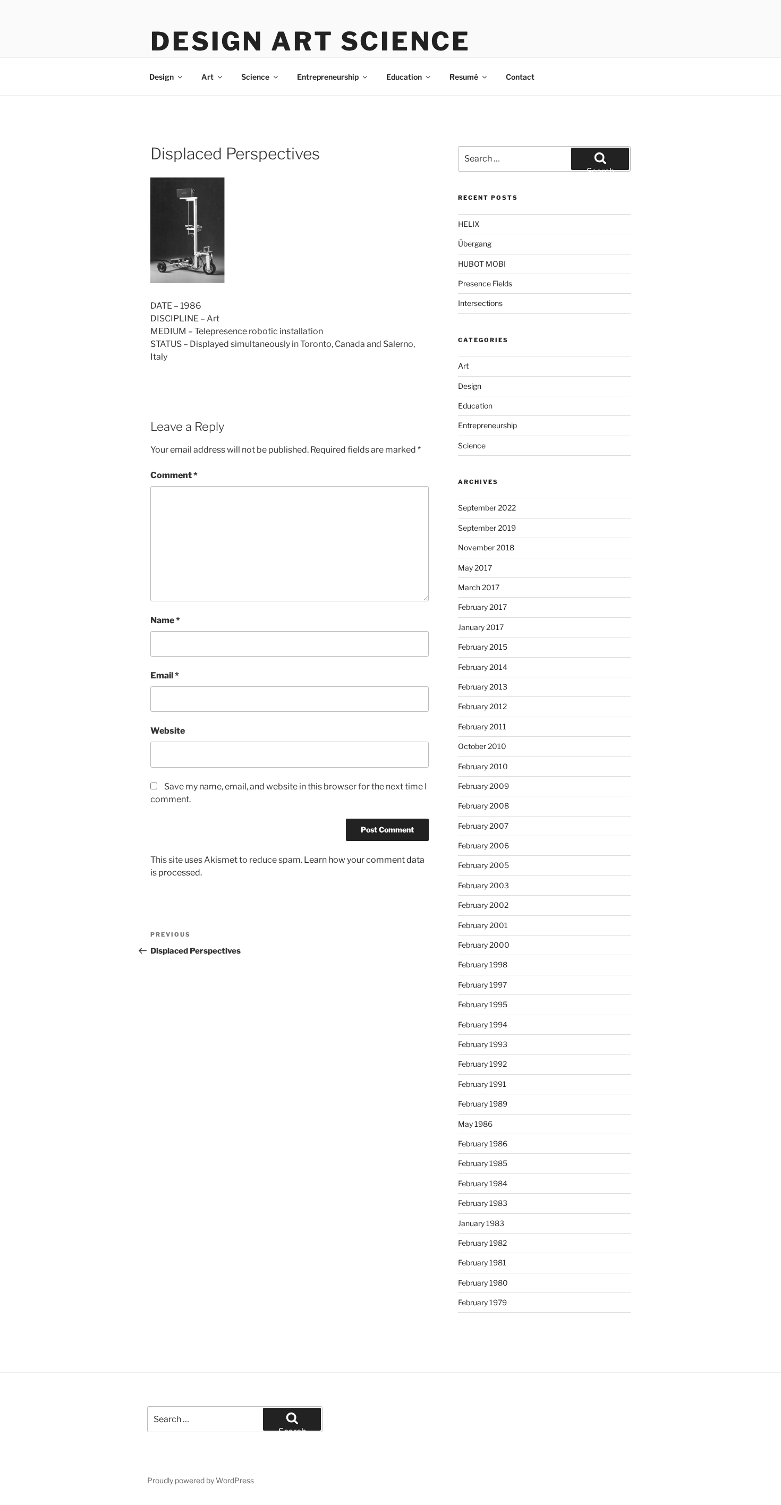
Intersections (480, 303)
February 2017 (482, 606)
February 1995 (482, 1004)
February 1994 (482, 1024)
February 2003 (483, 885)
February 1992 (482, 1063)
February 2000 (484, 944)
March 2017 (478, 587)
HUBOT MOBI (482, 263)
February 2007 (483, 825)
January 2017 (481, 627)
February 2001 (483, 925)
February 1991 (482, 1084)
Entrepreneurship (328, 76)
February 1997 (482, 984)
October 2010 (482, 746)
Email (164, 675)
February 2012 (482, 706)
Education (404, 76)
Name (165, 620)
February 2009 (483, 785)
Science (255, 76)
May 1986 (475, 1123)
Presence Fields (485, 283)
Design (161, 76)
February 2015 (482, 646)
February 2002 (483, 904)
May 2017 (475, 567)
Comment (174, 475)
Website (167, 731)
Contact (520, 76)
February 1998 (482, 964)
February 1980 (483, 1282)
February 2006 (483, 845)
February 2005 (483, 865)
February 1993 (482, 1044)
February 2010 (483, 766)
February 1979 (482, 1302)
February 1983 (482, 1203)
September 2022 (487, 507)
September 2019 (487, 527)
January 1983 (481, 1223)
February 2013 (482, 686)
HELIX (469, 223)
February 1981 (482, 1262)
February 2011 (482, 726)
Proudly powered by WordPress (200, 1480)
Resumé (463, 76)
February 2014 (482, 666)
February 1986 (482, 1143)
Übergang (474, 243)
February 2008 (483, 805)
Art (207, 76)
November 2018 (486, 547)
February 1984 (482, 1183)
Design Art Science (310, 41)
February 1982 (482, 1242)
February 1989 (482, 1103)
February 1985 (482, 1163)
